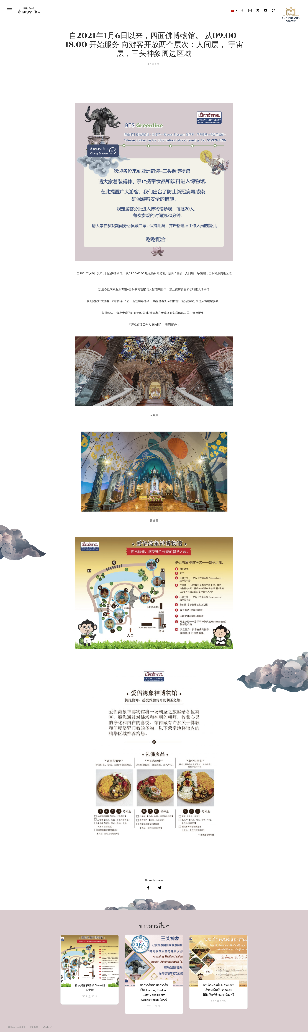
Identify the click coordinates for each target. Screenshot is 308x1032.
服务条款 (34, 1026)
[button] (233, 11)
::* (51, 1026)
